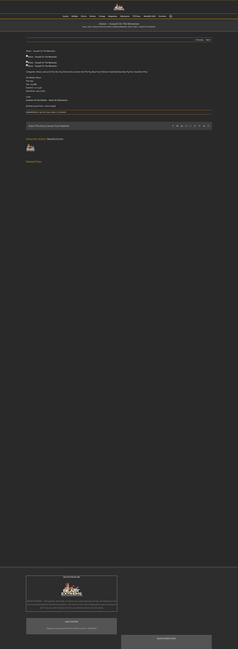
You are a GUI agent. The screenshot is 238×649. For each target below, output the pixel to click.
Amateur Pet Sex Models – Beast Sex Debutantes (47, 100)
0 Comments (61, 112)
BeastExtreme (33, 112)
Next (208, 40)
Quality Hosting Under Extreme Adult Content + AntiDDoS (72, 628)
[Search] (170, 16)
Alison (53, 112)
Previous (200, 40)
